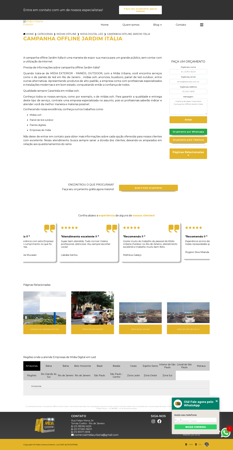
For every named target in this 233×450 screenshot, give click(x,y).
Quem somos (131, 24)
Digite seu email (188, 77)
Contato (181, 24)
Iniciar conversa (195, 427)
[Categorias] (202, 25)
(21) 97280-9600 (82, 429)
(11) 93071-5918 (81, 432)
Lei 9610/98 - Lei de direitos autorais (123, 408)
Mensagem (188, 96)
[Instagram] (153, 421)
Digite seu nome (188, 67)
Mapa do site (191, 434)
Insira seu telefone (185, 415)
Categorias (45, 34)
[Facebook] (159, 421)
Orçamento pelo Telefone (188, 140)
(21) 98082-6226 (82, 426)
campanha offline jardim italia (128, 34)
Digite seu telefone (188, 87)
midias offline (66, 34)
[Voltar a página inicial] (33, 23)
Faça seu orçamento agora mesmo (140, 10)
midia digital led (91, 34)
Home (105, 24)
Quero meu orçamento (148, 188)
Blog (156, 24)
